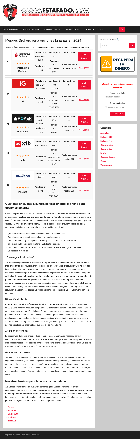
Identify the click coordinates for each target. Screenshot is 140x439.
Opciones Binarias (107, 157)
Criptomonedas (106, 145)
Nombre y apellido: (117, 93)
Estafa (103, 153)
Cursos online (106, 149)
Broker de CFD (106, 137)
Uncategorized (106, 165)
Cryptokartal (13, 414)
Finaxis (11, 407)
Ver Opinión (84, 68)
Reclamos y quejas (31, 29)
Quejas (103, 161)
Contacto (90, 29)
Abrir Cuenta (84, 56)
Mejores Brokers (72, 29)
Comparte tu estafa (52, 29)
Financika (12, 410)
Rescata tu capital (10, 29)
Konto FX (12, 421)
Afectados (104, 133)
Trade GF (12, 417)
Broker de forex (106, 141)
